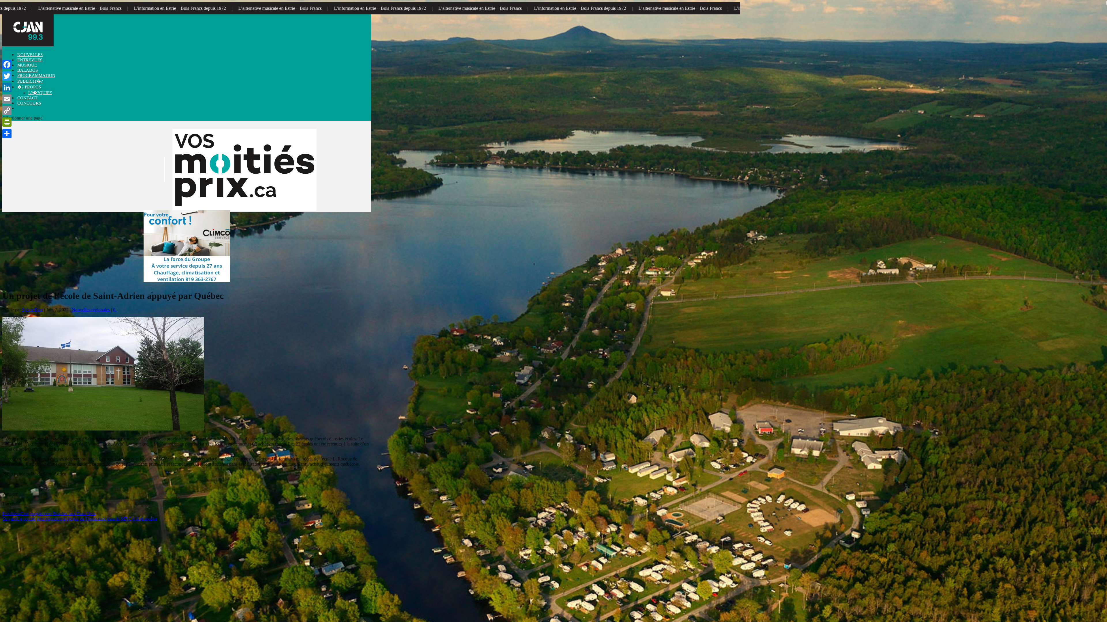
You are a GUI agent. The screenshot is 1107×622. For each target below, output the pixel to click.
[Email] (7, 99)
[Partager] (7, 133)
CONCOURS (29, 103)
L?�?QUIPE (40, 92)
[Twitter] (7, 76)
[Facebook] (7, 64)
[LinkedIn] (7, 87)
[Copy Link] (7, 110)
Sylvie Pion (32, 309)
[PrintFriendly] (7, 122)
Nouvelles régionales (91, 309)
